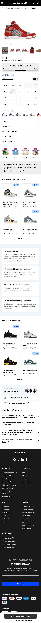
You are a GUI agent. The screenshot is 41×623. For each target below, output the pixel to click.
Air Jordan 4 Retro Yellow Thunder (9, 371)
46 (20, 104)
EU (34, 79)
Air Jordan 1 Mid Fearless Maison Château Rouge (8, 230)
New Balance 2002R (9, 544)
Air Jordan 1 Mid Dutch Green (30, 203)
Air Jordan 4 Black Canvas (9, 344)
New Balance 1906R (9, 541)
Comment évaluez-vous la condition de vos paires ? (18, 424)
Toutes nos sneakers (9, 473)
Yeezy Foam (26, 528)
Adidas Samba (27, 510)
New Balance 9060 (8, 547)
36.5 (20, 85)
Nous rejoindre (7, 482)
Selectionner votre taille (20, 616)
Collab (4, 522)
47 (28, 104)
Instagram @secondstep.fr (18, 403)
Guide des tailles (7, 79)
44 (28, 98)
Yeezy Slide (26, 516)
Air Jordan (5, 58)
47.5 (35, 104)
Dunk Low (5, 513)
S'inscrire (20, 584)
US (37, 79)
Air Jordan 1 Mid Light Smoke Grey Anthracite (10, 203)
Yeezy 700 (25, 519)
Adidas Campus (28, 506)
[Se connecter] (34, 3)
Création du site (7, 497)
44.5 (35, 98)
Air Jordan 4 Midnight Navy (30, 344)
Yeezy (24, 479)
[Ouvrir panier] (38, 3)
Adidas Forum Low (28, 513)
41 (35, 92)
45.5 (12, 104)
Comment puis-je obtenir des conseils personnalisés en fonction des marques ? (18, 416)
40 (20, 92)
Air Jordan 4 (6, 510)
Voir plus (20, 238)
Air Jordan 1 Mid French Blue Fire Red (30, 230)
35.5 (5, 85)
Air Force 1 (5, 519)
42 (5, 98)
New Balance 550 (8, 538)
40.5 (28, 92)
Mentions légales (8, 488)
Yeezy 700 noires (28, 525)
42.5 (12, 98)
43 (20, 98)
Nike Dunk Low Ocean (30, 371)
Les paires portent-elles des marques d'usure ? (17, 441)
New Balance (27, 482)
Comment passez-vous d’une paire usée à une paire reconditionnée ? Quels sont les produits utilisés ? (18, 432)
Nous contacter (7, 476)
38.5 (5, 92)
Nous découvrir (7, 479)
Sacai (4, 516)
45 (5, 104)
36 (13, 85)
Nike (23, 473)
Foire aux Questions (9, 485)
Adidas (24, 476)
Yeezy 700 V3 (27, 522)
